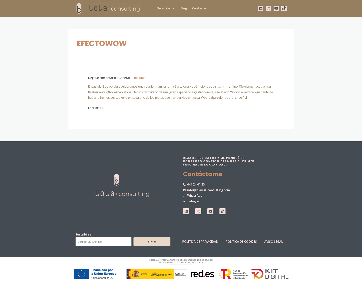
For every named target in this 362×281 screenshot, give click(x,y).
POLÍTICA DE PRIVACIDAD (200, 241)
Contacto (199, 8)
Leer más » (95, 108)
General (124, 78)
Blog (183, 8)
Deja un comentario (102, 78)
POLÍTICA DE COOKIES (241, 241)
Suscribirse (83, 234)
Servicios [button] (163, 8)
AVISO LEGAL (273, 241)
